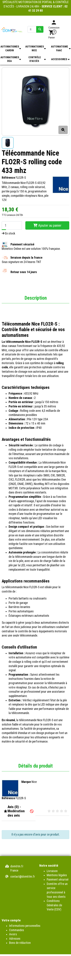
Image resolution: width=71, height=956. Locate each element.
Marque (26, 782)
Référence (8, 177)
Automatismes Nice (34, 48)
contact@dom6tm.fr (22, 876)
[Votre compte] (54, 23)
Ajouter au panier (49, 225)
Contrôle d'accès (34, 59)
